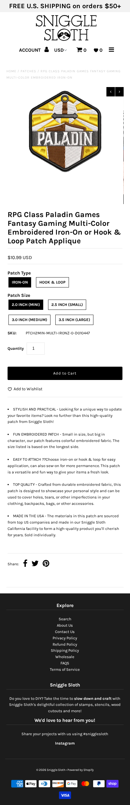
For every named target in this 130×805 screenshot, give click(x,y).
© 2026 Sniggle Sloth (50, 770)
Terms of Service (65, 669)
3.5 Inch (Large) (74, 319)
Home (11, 71)
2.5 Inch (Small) (67, 304)
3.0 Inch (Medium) (29, 319)
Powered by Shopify (80, 770)
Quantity (16, 348)
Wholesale (64, 656)
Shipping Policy (65, 650)
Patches (28, 71)
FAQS (64, 663)
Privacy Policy (65, 638)
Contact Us (65, 631)
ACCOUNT (30, 50)
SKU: (12, 333)
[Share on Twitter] (35, 564)
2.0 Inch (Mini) (26, 304)
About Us (65, 625)
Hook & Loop (52, 282)
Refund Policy (65, 644)
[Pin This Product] (46, 564)
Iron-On (20, 282)
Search (65, 619)
